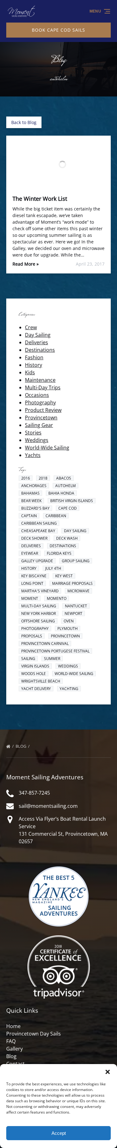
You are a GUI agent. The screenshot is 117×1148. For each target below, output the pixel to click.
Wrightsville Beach (40, 681)
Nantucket (76, 606)
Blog (21, 746)
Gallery (14, 1048)
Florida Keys (59, 553)
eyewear (29, 553)
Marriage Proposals (72, 583)
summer (52, 658)
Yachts (33, 455)
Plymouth (67, 628)
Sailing (28, 658)
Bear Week (31, 500)
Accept (58, 1133)
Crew (31, 327)
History (33, 364)
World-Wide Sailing (47, 447)
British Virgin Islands (71, 500)
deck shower (34, 538)
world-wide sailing (74, 673)
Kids (30, 372)
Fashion (34, 357)
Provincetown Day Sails (33, 1033)
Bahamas (30, 493)
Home (13, 1026)
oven (69, 621)
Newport (73, 613)
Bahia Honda (61, 493)
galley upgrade (37, 561)
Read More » (25, 264)
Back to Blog (24, 122)
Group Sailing (76, 561)
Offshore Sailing (38, 621)
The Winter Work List (39, 198)
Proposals (31, 636)
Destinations (40, 349)
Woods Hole (33, 673)
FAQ (11, 1041)
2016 (25, 478)
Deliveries (36, 342)
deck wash (67, 538)
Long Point (32, 583)
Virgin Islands (35, 666)
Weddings (36, 440)
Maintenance (40, 380)
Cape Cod (67, 508)
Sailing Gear (39, 425)
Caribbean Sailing (39, 523)
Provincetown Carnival (45, 643)
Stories (33, 432)
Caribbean (56, 515)
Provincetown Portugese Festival (55, 651)
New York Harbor (38, 613)
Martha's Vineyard (40, 591)
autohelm (65, 485)
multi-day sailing (38, 606)
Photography (40, 402)
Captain (29, 515)
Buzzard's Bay (35, 508)
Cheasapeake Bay (38, 530)
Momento (56, 598)
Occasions (37, 395)
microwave (78, 591)
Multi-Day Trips (43, 387)
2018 (43, 478)
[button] (108, 1072)
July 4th (53, 568)
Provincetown (41, 417)
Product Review (43, 410)
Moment (29, 598)
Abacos (63, 478)
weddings (68, 666)
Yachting (69, 688)
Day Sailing (38, 334)
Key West (64, 576)
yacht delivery (36, 688)
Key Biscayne (33, 576)
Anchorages (33, 485)
